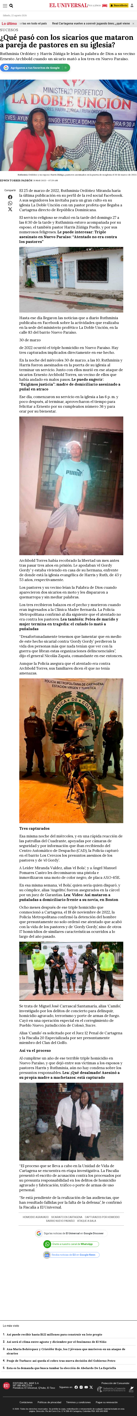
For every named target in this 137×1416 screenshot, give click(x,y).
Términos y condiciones (78, 1402)
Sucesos (9, 29)
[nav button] (5, 5)
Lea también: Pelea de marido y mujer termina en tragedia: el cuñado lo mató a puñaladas (68, 624)
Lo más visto (11, 1325)
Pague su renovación (107, 1402)
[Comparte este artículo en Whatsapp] (10, 203)
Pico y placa (94, 5)
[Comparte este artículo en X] (10, 209)
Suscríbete (121, 5)
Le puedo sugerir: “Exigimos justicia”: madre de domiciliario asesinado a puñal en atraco (69, 384)
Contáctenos (26, 1402)
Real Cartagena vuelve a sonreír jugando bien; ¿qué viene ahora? (71, 23)
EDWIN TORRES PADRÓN (16, 180)
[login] (132, 5)
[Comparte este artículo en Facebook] (10, 197)
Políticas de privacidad (49, 1402)
